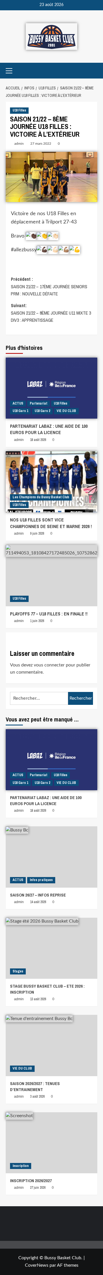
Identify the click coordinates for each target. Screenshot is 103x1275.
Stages (18, 971)
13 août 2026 (38, 999)
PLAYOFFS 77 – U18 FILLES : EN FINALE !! (49, 614)
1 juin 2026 (37, 621)
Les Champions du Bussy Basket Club (41, 497)
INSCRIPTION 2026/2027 (31, 1181)
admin (19, 143)
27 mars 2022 (40, 143)
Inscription (21, 1166)
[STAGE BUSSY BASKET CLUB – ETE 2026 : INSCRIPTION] (51, 948)
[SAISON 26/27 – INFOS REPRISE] (51, 856)
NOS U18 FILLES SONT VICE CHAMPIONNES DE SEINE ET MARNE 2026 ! (51, 523)
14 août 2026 (38, 902)
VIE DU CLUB (66, 411)
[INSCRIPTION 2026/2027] (51, 1142)
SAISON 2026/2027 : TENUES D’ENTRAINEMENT (35, 1086)
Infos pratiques (41, 880)
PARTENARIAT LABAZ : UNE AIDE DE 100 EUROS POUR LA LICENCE (49, 429)
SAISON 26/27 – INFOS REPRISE (38, 895)
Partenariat (38, 403)
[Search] (93, 71)
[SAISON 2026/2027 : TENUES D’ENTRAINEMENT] (51, 1045)
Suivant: (51, 312)
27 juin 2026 (37, 1187)
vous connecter (49, 665)
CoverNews (36, 1265)
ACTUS (18, 403)
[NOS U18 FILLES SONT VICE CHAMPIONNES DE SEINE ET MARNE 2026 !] (51, 481)
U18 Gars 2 (42, 411)
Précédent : (49, 286)
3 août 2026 (37, 1096)
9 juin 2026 (37, 533)
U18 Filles (19, 110)
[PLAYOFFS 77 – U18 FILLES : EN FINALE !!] (51, 575)
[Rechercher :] (39, 698)
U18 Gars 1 (20, 411)
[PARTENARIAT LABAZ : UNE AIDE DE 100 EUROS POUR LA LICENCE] (51, 388)
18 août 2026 (38, 440)
